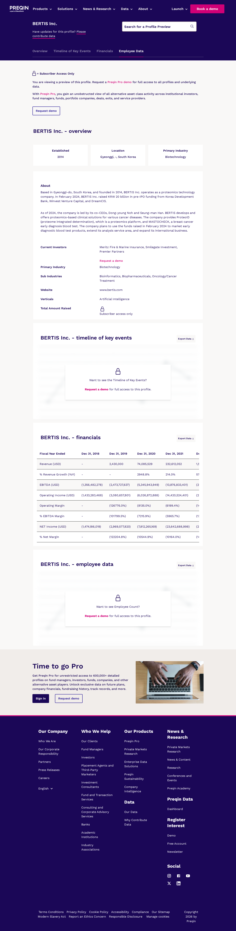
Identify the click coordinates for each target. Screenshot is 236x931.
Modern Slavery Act (52, 916)
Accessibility (120, 912)
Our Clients (89, 741)
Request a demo (111, 260)
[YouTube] (188, 877)
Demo (171, 835)
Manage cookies (157, 916)
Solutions (65, 9)
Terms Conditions (51, 912)
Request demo (46, 111)
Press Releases (49, 770)
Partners (44, 762)
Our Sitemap (161, 912)
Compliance (140, 912)
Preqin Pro (47, 94)
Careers (43, 778)
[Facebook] (179, 877)
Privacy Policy (76, 912)
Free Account (176, 843)
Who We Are (47, 741)
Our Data (130, 812)
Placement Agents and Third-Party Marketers (97, 770)
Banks (85, 824)
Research (174, 767)
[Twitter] (169, 885)
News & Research (97, 9)
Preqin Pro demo (119, 82)
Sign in (41, 698)
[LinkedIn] (179, 885)
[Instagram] (169, 877)
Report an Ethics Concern (87, 916)
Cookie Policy (98, 912)
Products (40, 9)
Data (125, 9)
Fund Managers (92, 749)
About (143, 9)
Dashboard (175, 809)
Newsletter (175, 851)
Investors (88, 757)
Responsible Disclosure (125, 916)
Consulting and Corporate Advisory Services (95, 812)
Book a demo (207, 9)
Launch (177, 9)
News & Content (178, 759)
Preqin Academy (178, 788)
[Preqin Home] (19, 9)
